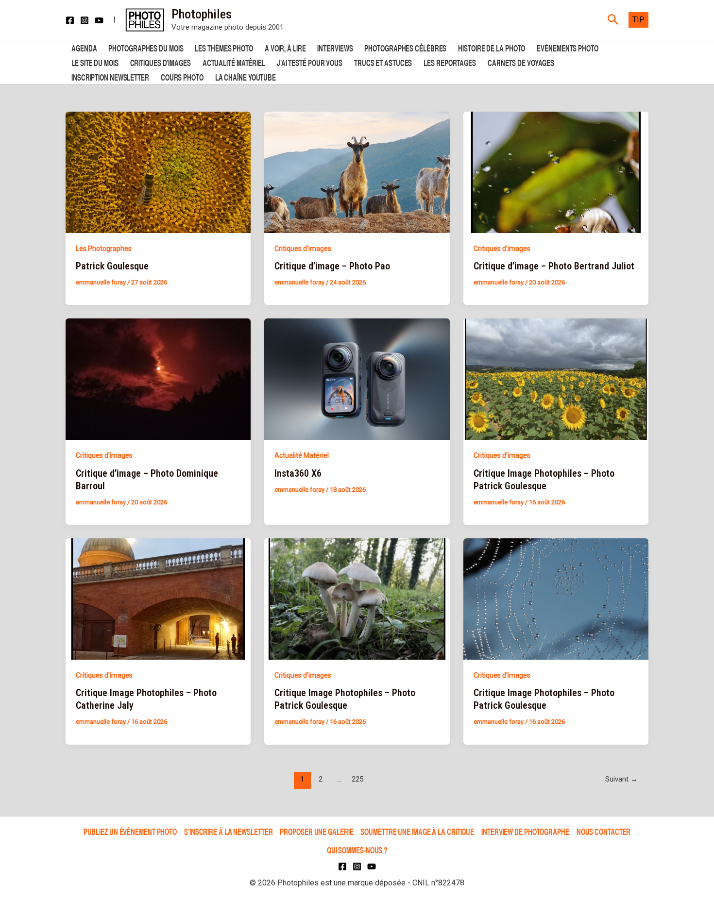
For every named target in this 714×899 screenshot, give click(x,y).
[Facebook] (70, 20)
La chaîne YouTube (245, 76)
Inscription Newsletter (110, 76)
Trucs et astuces (383, 61)
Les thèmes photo (224, 47)
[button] (613, 20)
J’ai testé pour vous (309, 61)
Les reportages (450, 61)
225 (357, 779)
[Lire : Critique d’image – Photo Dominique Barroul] (158, 379)
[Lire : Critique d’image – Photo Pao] (356, 171)
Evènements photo (567, 47)
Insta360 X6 (298, 473)
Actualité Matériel (234, 61)
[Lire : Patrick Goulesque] (158, 171)
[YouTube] (99, 20)
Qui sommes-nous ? (357, 849)
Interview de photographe (525, 831)
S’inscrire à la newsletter (228, 831)
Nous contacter (604, 831)
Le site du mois (95, 61)
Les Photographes (104, 248)
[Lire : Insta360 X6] (356, 379)
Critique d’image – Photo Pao (332, 266)
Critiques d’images (160, 61)
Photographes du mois (145, 47)
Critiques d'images (302, 248)
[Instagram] (84, 20)
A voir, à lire (285, 47)
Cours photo (182, 76)
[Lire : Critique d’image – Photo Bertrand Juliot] (555, 171)
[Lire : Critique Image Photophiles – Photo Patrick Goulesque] (555, 379)
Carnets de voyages (521, 61)
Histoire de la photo (491, 47)
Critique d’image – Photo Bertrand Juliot (554, 266)
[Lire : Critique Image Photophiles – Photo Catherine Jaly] (158, 598)
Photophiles (201, 14)
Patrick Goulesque (112, 266)
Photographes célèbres (405, 47)
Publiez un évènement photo (130, 831)
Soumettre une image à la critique (417, 831)
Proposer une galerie (316, 831)
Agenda (84, 47)
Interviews (335, 47)
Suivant (621, 779)
